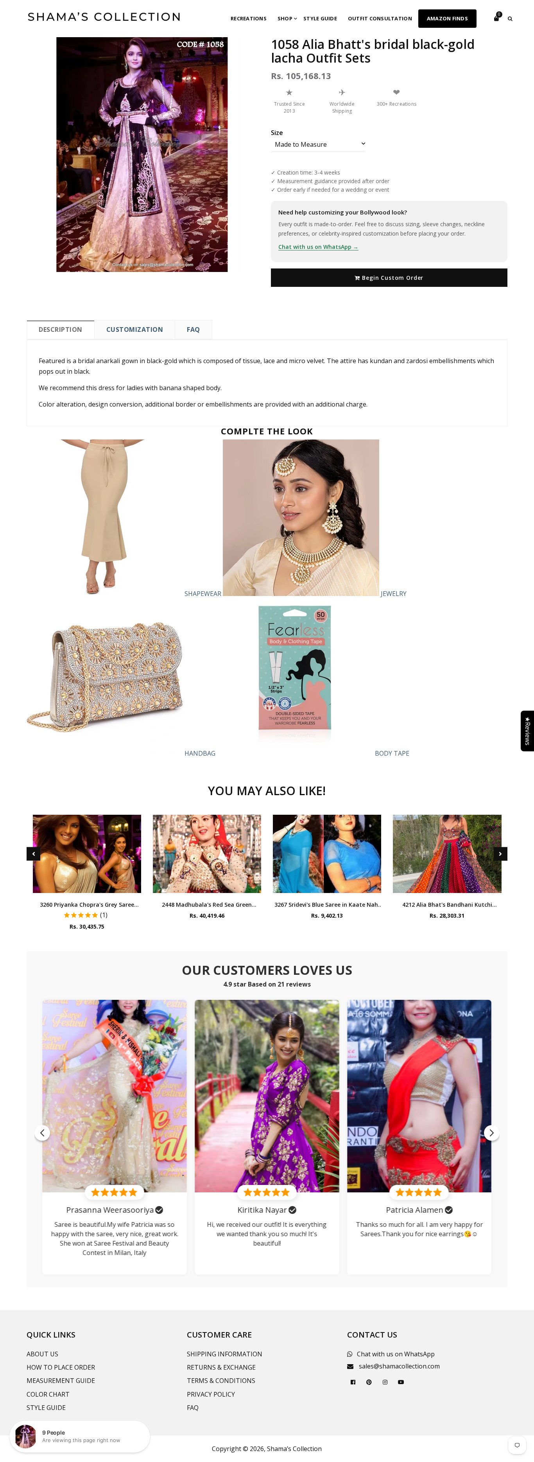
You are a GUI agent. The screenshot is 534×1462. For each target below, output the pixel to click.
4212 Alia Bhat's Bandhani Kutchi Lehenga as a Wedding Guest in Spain (447, 904)
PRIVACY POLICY (211, 1394)
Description (60, 329)
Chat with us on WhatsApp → (318, 246)
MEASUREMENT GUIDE (61, 1380)
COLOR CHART (48, 1394)
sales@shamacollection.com (399, 1366)
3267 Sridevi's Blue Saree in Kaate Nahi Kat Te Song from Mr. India (327, 904)
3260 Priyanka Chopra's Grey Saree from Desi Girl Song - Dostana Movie (87, 904)
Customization (134, 329)
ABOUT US (42, 1354)
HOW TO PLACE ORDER (61, 1367)
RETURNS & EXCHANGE (221, 1367)
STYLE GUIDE (46, 1407)
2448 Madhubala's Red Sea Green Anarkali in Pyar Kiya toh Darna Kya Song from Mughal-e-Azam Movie (207, 904)
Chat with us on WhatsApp (396, 1354)
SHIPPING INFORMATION (224, 1354)
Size (277, 132)
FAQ (193, 329)
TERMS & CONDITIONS (221, 1380)
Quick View (87, 885)
